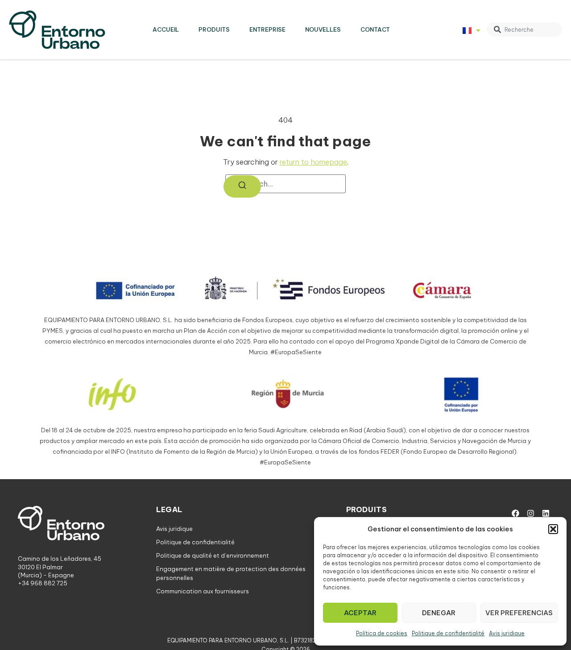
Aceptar (360, 613)
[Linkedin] (545, 513)
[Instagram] (530, 513)
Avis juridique (507, 633)
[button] (553, 529)
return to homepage (313, 161)
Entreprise (267, 29)
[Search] (242, 186)
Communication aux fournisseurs (202, 591)
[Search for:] (285, 183)
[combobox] (524, 29)
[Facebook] (515, 513)
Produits (214, 29)
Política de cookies (381, 633)
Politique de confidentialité (448, 633)
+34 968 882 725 (42, 583)
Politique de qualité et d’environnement (212, 555)
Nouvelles (323, 29)
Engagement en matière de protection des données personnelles (231, 573)
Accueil (166, 29)
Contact (375, 29)
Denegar (438, 613)
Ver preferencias (519, 613)
